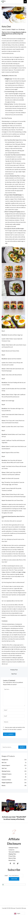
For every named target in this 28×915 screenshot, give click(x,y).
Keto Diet (7, 32)
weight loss (4, 647)
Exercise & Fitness (6, 779)
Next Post (14, 674)
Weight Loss (15, 29)
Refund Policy (12, 860)
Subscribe (14, 878)
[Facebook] (10, 863)
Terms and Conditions (14, 852)
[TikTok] (17, 863)
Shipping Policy (12, 854)
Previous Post (14, 669)
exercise (9, 600)
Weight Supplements (7, 782)
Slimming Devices (6, 771)
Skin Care (4, 762)
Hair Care (4, 768)
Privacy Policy (12, 856)
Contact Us (11, 849)
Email (6, 875)
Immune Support (6, 765)
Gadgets (4, 776)
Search (22, 747)
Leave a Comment (6, 29)
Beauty (3, 785)
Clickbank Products (6, 774)
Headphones (5, 759)
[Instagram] (14, 863)
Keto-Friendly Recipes (15, 195)
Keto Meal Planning (7, 118)
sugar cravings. (22, 572)
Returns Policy (12, 858)
